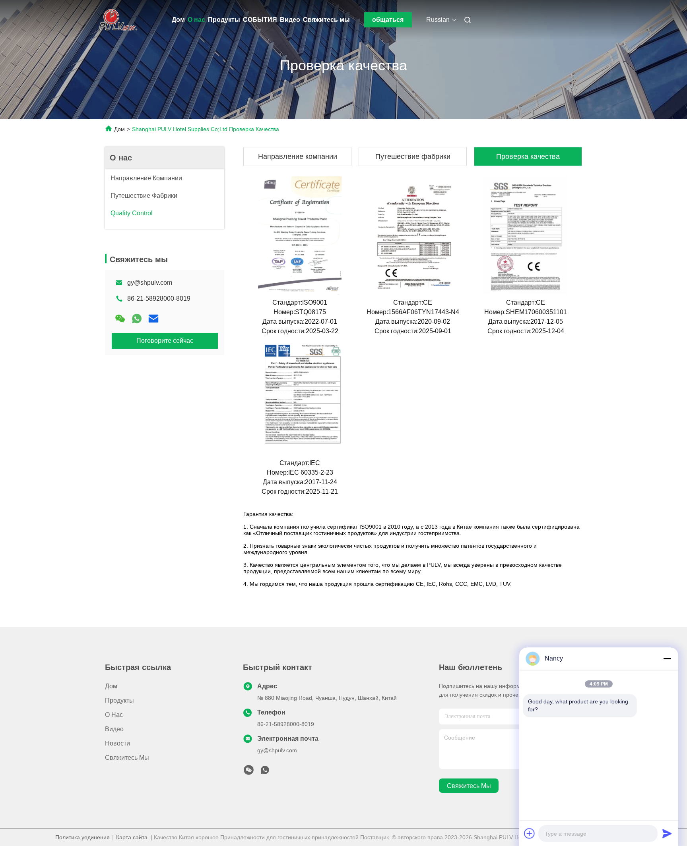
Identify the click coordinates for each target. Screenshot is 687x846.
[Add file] (529, 833)
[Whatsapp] (136, 318)
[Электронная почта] (153, 318)
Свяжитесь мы (326, 19)
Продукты (224, 19)
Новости (117, 743)
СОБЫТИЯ (260, 19)
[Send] (667, 833)
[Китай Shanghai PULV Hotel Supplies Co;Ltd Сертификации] (299, 235)
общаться (388, 19)
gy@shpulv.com (149, 282)
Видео (290, 19)
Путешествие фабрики (412, 156)
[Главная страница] (116, 20)
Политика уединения (82, 837)
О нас (196, 19)
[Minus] (667, 658)
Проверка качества (528, 156)
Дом (178, 19)
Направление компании (297, 156)
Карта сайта (131, 837)
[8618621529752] (264, 772)
